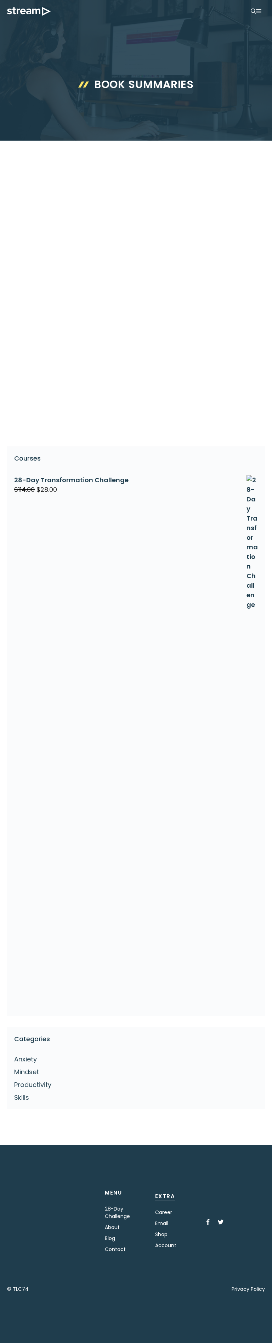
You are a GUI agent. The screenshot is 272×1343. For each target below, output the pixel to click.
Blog (110, 1238)
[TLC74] (29, 11)
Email (161, 1223)
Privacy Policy (248, 1289)
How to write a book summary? (50, 277)
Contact (115, 1249)
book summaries (44, 418)
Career (163, 1212)
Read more (32, 389)
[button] (253, 11)
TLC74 (21, 1289)
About (112, 1227)
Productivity (36, 406)
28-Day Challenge (117, 1212)
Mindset (26, 1071)
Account (165, 1245)
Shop (161, 1234)
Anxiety (25, 1059)
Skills (21, 1097)
